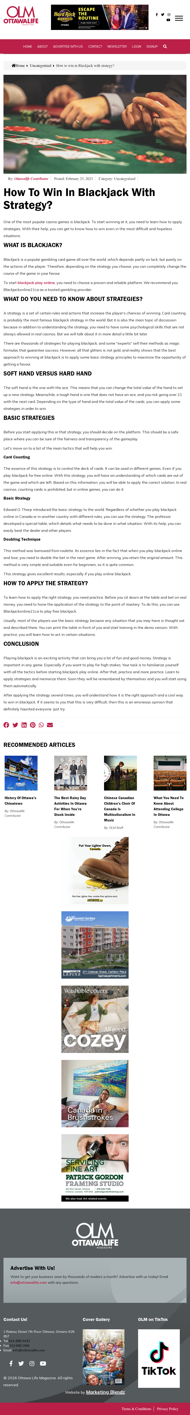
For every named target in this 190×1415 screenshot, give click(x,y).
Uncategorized (40, 65)
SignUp (152, 46)
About (42, 46)
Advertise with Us (68, 46)
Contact (95, 46)
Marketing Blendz (105, 1392)
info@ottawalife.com (28, 1282)
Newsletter (117, 46)
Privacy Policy (167, 1408)
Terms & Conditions (136, 1408)
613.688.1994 (19, 1345)
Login (136, 46)
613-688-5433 (19, 1341)
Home (27, 46)
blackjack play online (36, 282)
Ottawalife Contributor (31, 178)
